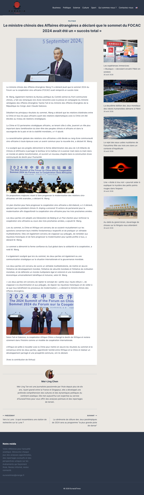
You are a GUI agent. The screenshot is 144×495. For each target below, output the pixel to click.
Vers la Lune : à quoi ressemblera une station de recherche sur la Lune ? (25, 419)
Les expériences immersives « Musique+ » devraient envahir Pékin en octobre (122, 69)
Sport (93, 8)
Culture (85, 8)
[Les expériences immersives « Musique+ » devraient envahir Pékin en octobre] (122, 51)
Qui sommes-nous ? (107, 8)
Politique (67, 8)
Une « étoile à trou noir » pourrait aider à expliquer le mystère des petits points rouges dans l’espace (122, 185)
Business (57, 8)
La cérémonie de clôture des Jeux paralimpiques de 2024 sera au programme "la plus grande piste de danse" (74, 421)
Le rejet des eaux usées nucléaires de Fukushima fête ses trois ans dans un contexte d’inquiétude (121, 145)
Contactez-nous (126, 8)
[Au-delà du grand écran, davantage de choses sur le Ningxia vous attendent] (122, 207)
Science (76, 8)
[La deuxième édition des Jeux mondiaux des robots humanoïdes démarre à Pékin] (122, 91)
